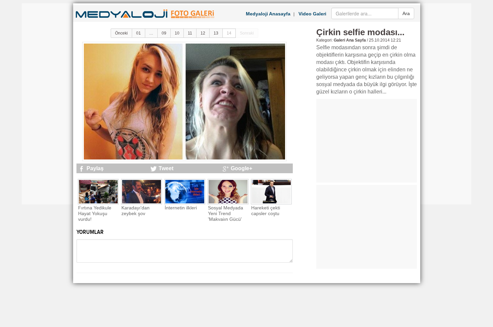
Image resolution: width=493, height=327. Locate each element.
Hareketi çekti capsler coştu (265, 210)
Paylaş (95, 168)
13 (216, 33)
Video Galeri (312, 13)
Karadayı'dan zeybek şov (135, 210)
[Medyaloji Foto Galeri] (146, 19)
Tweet (166, 168)
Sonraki (247, 33)
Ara (406, 13)
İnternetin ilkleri (181, 207)
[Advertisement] (48, 103)
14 (229, 33)
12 (203, 33)
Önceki (121, 33)
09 (164, 33)
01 (138, 33)
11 (190, 33)
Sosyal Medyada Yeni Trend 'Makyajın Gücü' (225, 213)
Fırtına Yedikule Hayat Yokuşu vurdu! (94, 213)
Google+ (241, 168)
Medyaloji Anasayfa (268, 13)
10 (177, 33)
